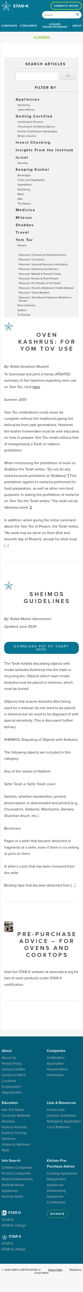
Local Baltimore (58, 1127)
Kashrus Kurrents (14, 1127)
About (77, 26)
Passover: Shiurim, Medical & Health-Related (46, 288)
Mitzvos (24, 217)
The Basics (24, 203)
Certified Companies (17, 1167)
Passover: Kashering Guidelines (38, 269)
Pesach (22, 245)
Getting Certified (34, 116)
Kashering (24, 105)
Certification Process (30, 122)
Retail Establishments (17, 1179)
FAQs (5, 1150)
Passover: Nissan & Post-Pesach (39, 278)
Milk (20, 199)
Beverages (24, 175)
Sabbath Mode (66, 6)
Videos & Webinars (16, 1144)
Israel (22, 157)
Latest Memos (26, 109)
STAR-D (14, 1212)
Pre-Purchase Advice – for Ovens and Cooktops (47, 944)
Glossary (8, 1121)
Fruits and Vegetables (31, 180)
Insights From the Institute (45, 150)
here (36, 386)
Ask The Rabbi (13, 1109)
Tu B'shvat (24, 315)
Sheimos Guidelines (47, 597)
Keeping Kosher (33, 169)
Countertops (56, 1202)
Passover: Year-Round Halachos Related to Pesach (45, 299)
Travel (22, 232)
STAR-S (14, 1236)
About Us (9, 1057)
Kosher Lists (56, 1109)
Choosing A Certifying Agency (36, 126)
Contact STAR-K (14, 1075)
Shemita (23, 163)
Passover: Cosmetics (31, 259)
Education (10, 1102)
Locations (9, 1080)
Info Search (11, 1160)
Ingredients (25, 184)
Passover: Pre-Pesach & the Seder (40, 283)
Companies (9, 26)
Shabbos (25, 225)
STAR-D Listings (14, 1225)
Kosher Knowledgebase (55, 25)
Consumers (28, 26)
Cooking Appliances (62, 1173)
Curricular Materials (16, 1115)
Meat (21, 194)
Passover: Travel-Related (34, 292)
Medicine (25, 210)
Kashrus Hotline (13, 1069)
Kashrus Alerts (12, 1196)
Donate (57, 1214)
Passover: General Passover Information (43, 264)
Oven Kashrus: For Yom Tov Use (47, 342)
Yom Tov (24, 239)
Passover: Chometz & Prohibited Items (42, 255)
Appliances (28, 99)
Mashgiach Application (64, 1121)
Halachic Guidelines (61, 1115)
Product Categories (16, 1173)
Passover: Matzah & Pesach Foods (40, 274)
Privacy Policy (12, 1063)
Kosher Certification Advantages (37, 131)
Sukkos (22, 310)
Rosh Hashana (26, 305)
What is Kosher (27, 136)
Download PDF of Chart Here (41, 648)
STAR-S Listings (13, 1249)
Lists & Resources (61, 1102)
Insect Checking (33, 142)
